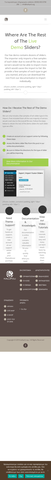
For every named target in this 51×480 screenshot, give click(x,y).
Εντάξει (12, 476)
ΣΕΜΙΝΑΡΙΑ (43, 289)
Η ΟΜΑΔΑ (27, 285)
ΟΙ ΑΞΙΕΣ (26, 281)
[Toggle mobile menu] (45, 19)
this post (35, 143)
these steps (11, 139)
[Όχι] (47, 470)
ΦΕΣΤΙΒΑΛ (42, 285)
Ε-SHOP (10, 315)
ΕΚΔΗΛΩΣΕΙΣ (43, 276)
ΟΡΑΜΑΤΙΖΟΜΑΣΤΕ (27, 276)
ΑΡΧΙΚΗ (10, 306)
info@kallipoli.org (28, 4)
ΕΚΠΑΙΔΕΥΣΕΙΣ (43, 281)
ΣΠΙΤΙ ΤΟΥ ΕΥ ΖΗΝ (11, 320)
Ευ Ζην (24, 309)
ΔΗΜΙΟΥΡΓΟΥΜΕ (27, 289)
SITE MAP (11, 310)
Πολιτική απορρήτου (34, 476)
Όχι (20, 476)
